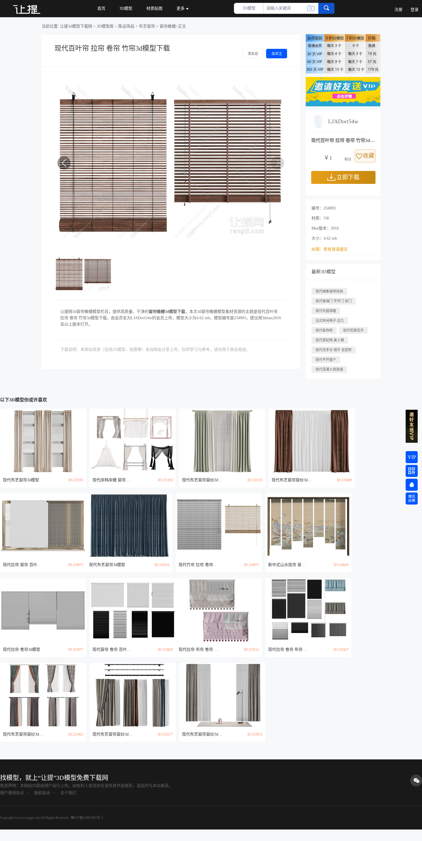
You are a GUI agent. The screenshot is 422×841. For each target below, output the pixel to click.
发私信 (253, 54)
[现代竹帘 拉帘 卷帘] (219, 525)
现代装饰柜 (324, 330)
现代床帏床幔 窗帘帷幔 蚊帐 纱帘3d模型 (112, 480)
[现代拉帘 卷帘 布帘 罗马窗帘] (308, 610)
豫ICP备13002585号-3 (86, 818)
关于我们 (68, 793)
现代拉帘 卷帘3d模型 (21, 649)
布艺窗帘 (147, 26)
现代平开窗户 (325, 360)
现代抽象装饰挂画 (329, 291)
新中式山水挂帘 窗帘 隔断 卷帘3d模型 (288, 565)
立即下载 (347, 177)
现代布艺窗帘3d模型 (21, 480)
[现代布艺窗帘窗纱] (222, 441)
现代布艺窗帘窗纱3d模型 (202, 480)
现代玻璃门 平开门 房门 (333, 301)
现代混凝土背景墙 (329, 369)
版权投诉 (42, 793)
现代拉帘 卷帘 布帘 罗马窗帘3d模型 (288, 649)
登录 (415, 9)
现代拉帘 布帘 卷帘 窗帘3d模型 (199, 649)
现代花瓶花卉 (353, 330)
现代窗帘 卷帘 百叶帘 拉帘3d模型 (112, 649)
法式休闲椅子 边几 (329, 321)
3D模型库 (105, 26)
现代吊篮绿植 (325, 311)
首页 (101, 8)
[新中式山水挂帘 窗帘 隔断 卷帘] (308, 525)
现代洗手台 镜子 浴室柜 (333, 350)
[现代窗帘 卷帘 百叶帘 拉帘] (133, 610)
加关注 (277, 54)
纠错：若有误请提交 (329, 249)
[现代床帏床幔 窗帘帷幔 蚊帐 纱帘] (133, 441)
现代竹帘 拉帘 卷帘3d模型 (199, 565)
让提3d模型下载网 (76, 26)
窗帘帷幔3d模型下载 (167, 311)
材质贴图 (154, 8)
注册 (398, 9)
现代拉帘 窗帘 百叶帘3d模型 (23, 565)
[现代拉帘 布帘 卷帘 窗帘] (219, 610)
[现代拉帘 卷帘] (43, 610)
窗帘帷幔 (168, 26)
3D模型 (125, 8)
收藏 (368, 156)
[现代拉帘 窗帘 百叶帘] (43, 525)
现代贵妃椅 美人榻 (329, 340)
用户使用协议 (12, 793)
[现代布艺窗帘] (43, 441)
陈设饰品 (126, 26)
